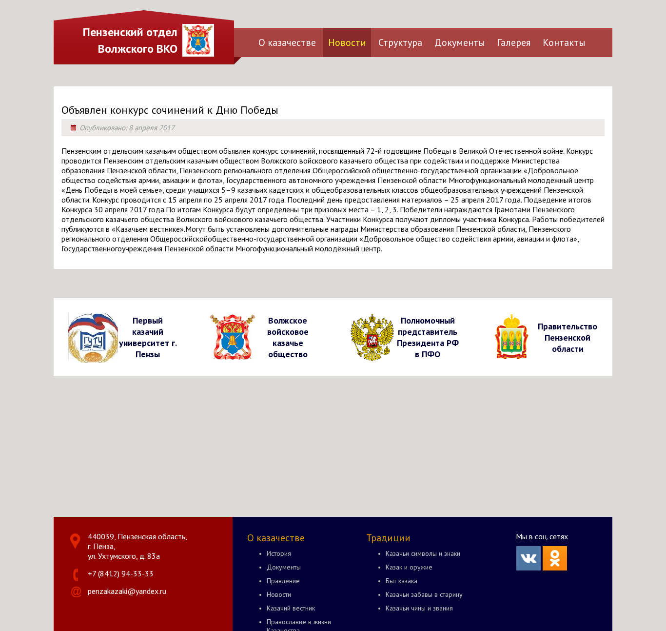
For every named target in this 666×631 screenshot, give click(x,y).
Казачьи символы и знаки (423, 553)
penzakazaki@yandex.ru (127, 591)
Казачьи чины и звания (419, 608)
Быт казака (401, 580)
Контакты (564, 42)
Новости (347, 42)
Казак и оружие (409, 567)
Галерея (513, 42)
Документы (459, 42)
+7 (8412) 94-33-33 (121, 573)
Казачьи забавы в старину (424, 594)
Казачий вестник (291, 608)
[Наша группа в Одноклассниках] (555, 567)
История (279, 553)
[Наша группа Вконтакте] (528, 567)
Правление (283, 580)
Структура (400, 42)
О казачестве (287, 42)
